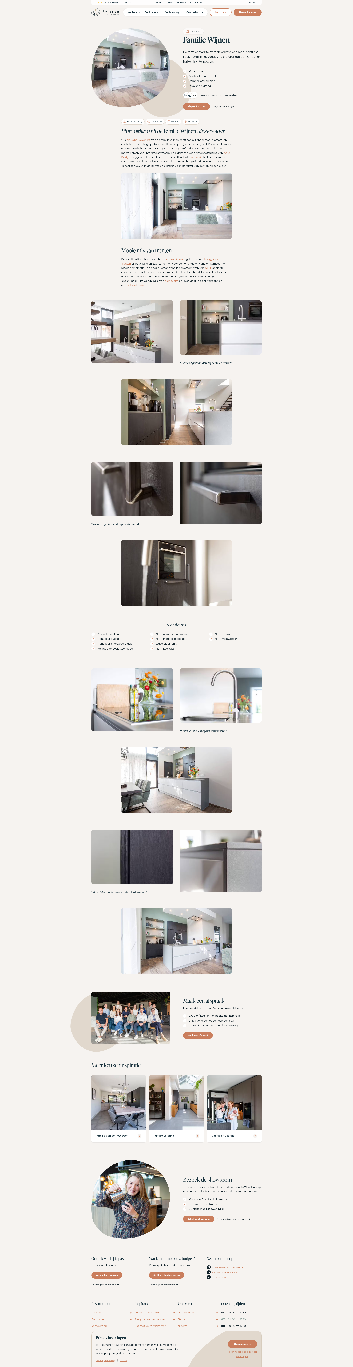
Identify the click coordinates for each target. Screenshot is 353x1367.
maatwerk (195, 157)
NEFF (208, 267)
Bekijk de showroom (199, 1219)
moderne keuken (174, 259)
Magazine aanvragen (223, 106)
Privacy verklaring (105, 1361)
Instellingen (242, 1357)
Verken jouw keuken (107, 1275)
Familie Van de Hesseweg (112, 1135)
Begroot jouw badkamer (162, 1284)
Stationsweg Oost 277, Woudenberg (228, 1267)
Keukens (196, 31)
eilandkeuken (136, 285)
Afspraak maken (248, 12)
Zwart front (156, 121)
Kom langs (220, 12)
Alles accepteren (242, 1344)
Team (181, 1319)
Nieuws (182, 1325)
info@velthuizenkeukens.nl (224, 1272)
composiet (171, 280)
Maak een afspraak (198, 1035)
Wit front (175, 121)
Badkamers (98, 1319)
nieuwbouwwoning (139, 139)
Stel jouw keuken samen (166, 1275)
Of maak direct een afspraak (232, 1219)
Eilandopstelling (134, 121)
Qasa (130, 2)
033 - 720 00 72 (219, 1277)
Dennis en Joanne (223, 1135)
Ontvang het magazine (103, 1284)
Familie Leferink (164, 1135)
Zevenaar (192, 121)
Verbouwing (99, 1325)
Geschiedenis (186, 1312)
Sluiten (123, 1361)
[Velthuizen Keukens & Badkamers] (105, 12)
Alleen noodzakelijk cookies (242, 1352)
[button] (253, 2)
